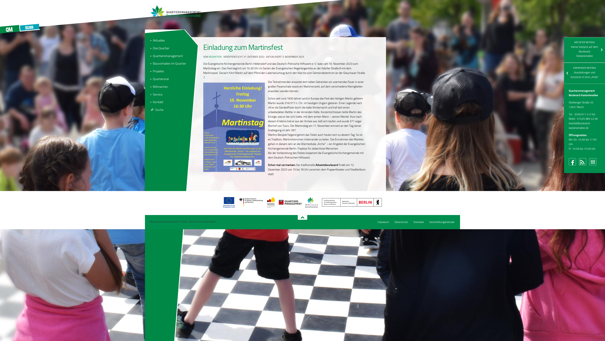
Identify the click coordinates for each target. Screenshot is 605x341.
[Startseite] (177, 12)
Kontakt (158, 102)
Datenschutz (401, 222)
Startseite (418, 222)
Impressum (383, 222)
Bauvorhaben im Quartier (169, 63)
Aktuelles (159, 40)
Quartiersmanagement (168, 56)
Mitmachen (160, 87)
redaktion (215, 56)
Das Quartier (161, 48)
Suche (159, 110)
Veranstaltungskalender (442, 222)
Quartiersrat (161, 79)
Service (157, 94)
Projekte (158, 71)
